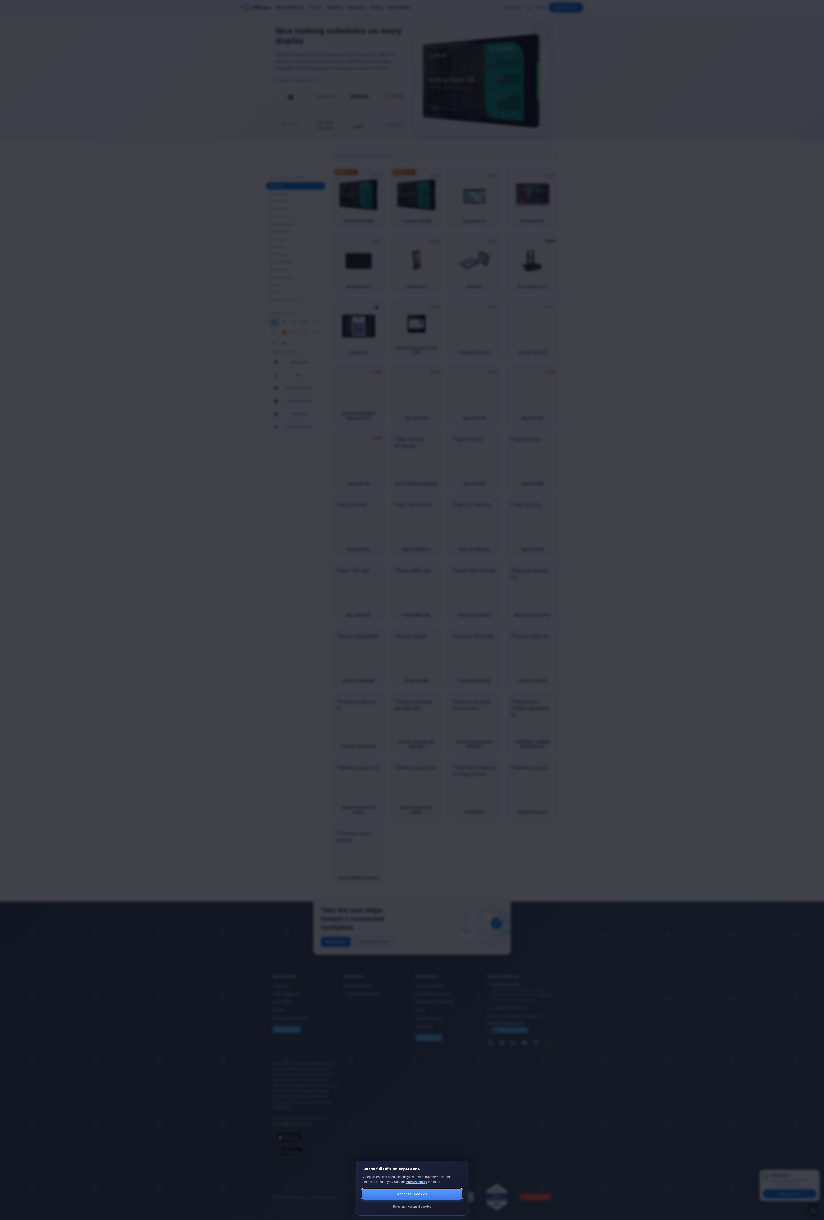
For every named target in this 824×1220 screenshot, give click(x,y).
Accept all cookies (412, 1194)
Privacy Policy (416, 1182)
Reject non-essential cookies (412, 1206)
